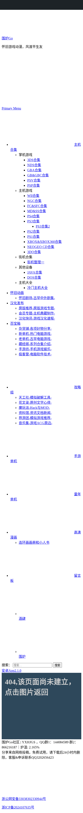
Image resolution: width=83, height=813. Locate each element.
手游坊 (35, 349)
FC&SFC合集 (37, 206)
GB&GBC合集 (38, 175)
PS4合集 (33, 216)
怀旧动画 (17, 293)
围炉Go (7, 38)
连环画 (34, 542)
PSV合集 (33, 180)
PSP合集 (33, 185)
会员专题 (37, 313)
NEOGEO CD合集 (40, 247)
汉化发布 (17, 303)
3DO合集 (34, 252)
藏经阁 (35, 344)
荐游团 (35, 418)
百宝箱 (15, 323)
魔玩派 (34, 407)
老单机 (35, 339)
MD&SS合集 (36, 211)
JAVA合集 (34, 272)
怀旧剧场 (37, 298)
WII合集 (33, 195)
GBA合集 (34, 170)
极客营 (35, 354)
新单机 (35, 334)
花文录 (35, 402)
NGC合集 (34, 201)
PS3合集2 (43, 226)
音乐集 (35, 423)
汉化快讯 (37, 318)
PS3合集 (33, 221)
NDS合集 (34, 165)
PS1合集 (33, 236)
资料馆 (35, 413)
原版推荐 (37, 308)
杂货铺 (35, 328)
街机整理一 (35, 262)
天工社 (35, 397)
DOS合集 (34, 277)
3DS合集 (33, 160)
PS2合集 (33, 231)
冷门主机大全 (37, 288)
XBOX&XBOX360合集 (44, 242)
